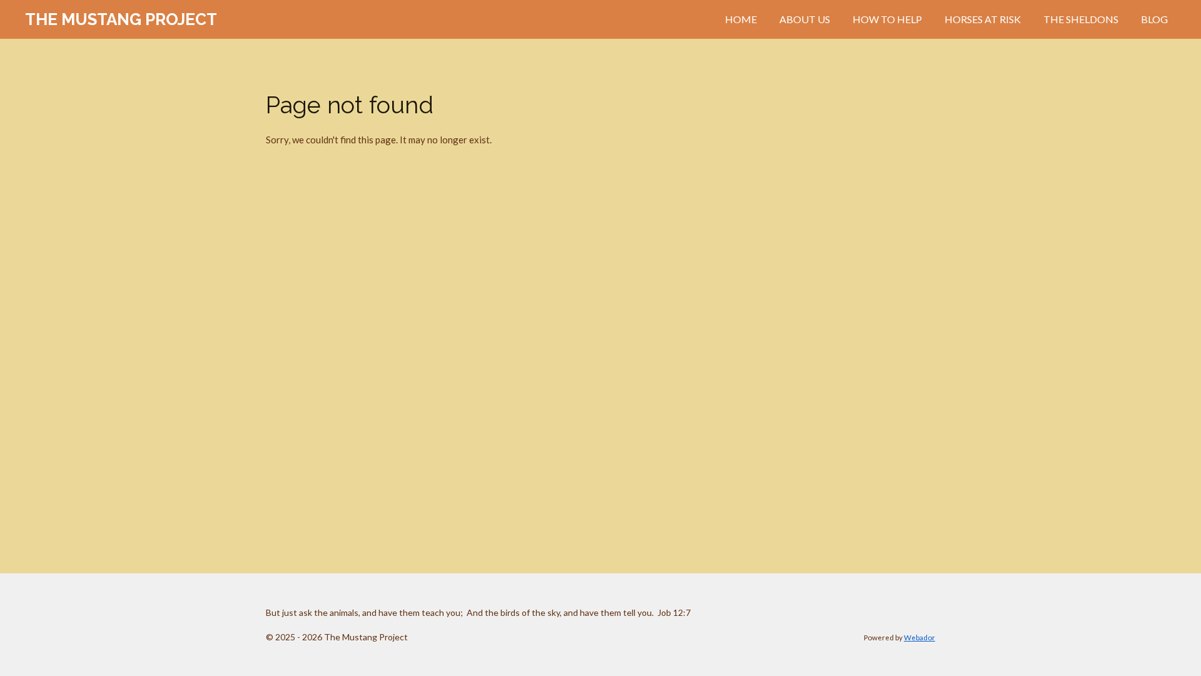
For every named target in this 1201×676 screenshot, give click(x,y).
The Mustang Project (121, 19)
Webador (919, 637)
